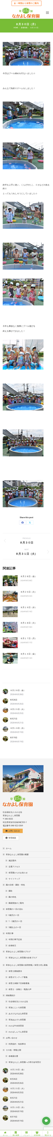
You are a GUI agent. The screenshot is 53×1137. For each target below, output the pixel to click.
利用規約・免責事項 (17, 1044)
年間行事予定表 (15, 939)
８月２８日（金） (28, 576)
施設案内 (12, 860)
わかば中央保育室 (16, 1026)
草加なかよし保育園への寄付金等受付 (25, 1062)
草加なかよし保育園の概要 (17, 854)
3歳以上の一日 (15, 927)
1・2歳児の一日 (15, 921)
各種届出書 (13, 1056)
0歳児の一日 (14, 915)
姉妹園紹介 (10, 995)
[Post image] (10, 580)
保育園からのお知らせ (18, 873)
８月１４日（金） (28, 654)
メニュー (26, 1135)
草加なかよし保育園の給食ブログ (23, 958)
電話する (48, 1135)
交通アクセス (14, 867)
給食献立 (12, 945)
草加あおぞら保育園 (17, 1020)
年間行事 (9, 933)
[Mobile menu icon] (47, 12)
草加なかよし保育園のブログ (18, 951)
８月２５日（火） (28, 592)
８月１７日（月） (28, 638)
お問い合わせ (11, 1038)
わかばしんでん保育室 (18, 1032)
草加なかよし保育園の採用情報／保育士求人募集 (27, 965)
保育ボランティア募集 (18, 977)
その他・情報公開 (13, 1050)
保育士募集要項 (15, 971)
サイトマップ (14, 879)
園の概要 (16, 1135)
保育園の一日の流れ (14, 909)
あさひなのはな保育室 (18, 1014)
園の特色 (12, 897)
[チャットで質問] (46, 1121)
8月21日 (13, 719)
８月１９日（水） (28, 607)
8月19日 (13, 737)
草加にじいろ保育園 (17, 1007)
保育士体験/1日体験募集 (19, 983)
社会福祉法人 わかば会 (18, 1001)
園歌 (10, 891)
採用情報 (37, 1135)
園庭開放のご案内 (16, 903)
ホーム (9, 848)
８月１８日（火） (28, 623)
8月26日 (13, 700)
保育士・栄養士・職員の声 (20, 989)
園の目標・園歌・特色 (15, 885)
